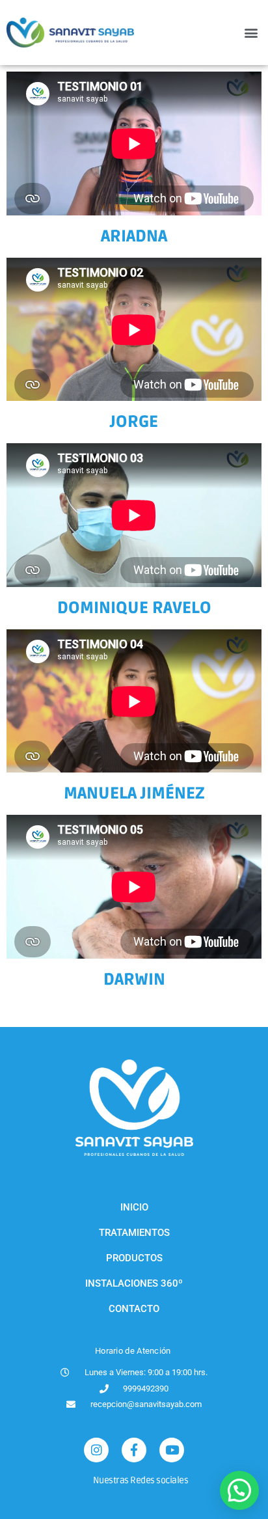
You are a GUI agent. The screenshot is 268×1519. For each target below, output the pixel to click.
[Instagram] (96, 1450)
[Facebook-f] (134, 1450)
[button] (250, 33)
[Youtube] (171, 1450)
